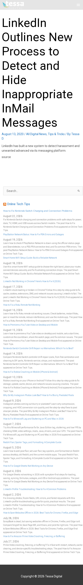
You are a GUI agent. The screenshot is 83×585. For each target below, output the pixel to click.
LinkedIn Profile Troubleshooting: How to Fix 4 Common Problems (34, 489)
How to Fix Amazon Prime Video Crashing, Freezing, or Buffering (34, 536)
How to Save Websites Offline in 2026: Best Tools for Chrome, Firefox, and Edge (40, 513)
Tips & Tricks (56, 134)
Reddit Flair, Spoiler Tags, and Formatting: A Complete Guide (32, 442)
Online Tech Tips (18, 204)
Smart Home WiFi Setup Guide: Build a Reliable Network (30, 258)
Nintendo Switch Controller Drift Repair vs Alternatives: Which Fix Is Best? (38, 348)
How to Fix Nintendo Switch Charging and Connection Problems (37, 211)
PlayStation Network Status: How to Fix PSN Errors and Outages (33, 234)
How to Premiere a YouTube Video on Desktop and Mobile (30, 325)
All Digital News (36, 134)
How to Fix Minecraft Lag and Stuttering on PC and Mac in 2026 (33, 419)
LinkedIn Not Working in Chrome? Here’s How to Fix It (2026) (32, 281)
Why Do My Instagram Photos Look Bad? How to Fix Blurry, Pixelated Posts (38, 395)
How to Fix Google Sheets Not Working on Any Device (28, 466)
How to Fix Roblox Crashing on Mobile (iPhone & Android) (30, 372)
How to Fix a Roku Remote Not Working (21, 305)
